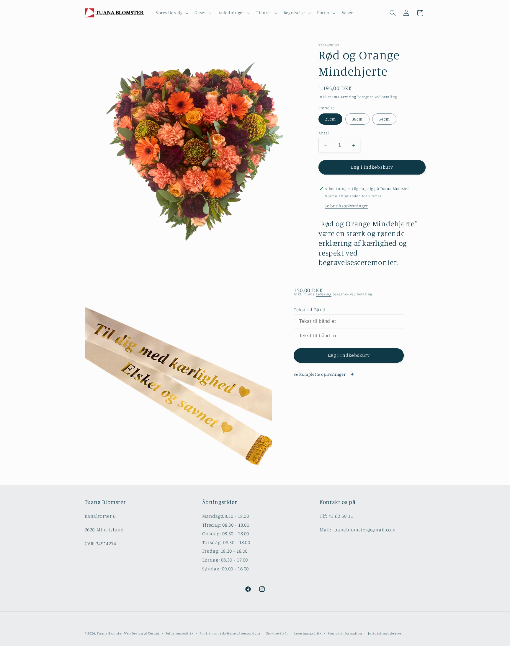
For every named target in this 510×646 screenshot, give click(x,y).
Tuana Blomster (110, 633)
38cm (357, 119)
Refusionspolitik (180, 633)
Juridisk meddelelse (384, 633)
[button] (171, 12)
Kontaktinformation (345, 633)
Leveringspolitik (308, 633)
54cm (384, 119)
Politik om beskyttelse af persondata (230, 633)
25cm (330, 119)
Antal (323, 133)
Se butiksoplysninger (346, 205)
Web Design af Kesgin (141, 633)
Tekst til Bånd (310, 310)
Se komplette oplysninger (320, 374)
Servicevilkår (277, 633)
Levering (348, 97)
